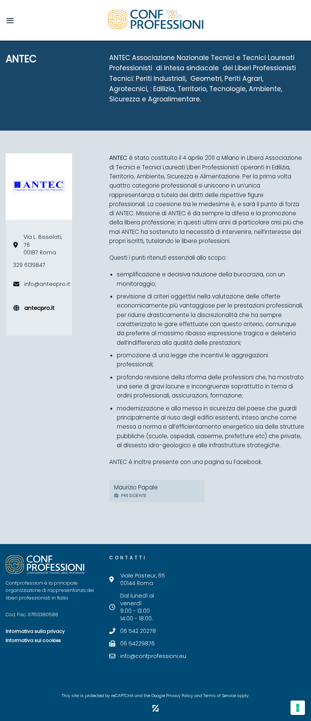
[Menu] (10, 20)
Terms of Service (219, 696)
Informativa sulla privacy (35, 631)
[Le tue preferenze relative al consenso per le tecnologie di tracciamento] (298, 707)
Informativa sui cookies (33, 640)
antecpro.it (39, 308)
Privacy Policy (179, 696)
